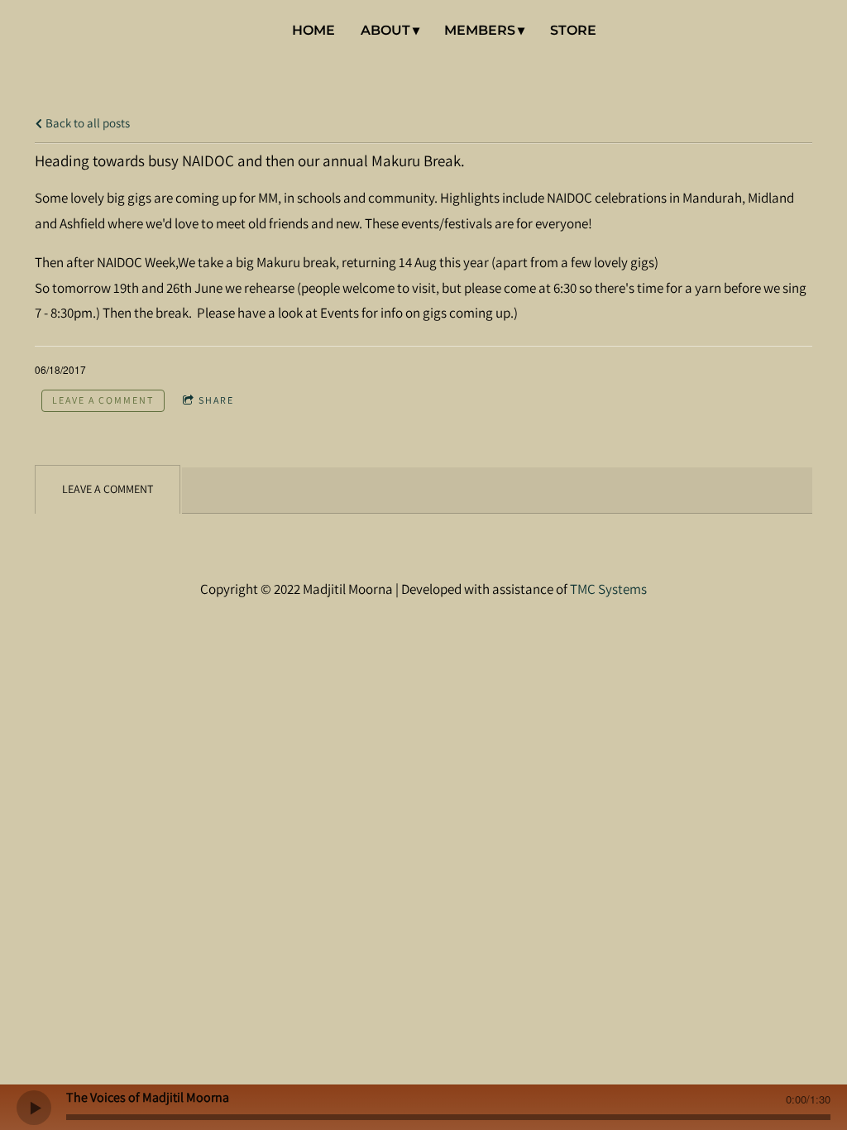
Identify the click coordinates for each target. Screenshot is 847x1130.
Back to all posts (86, 122)
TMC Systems (608, 589)
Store (573, 30)
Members (479, 30)
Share (216, 400)
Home (313, 30)
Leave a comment (103, 400)
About (385, 30)
